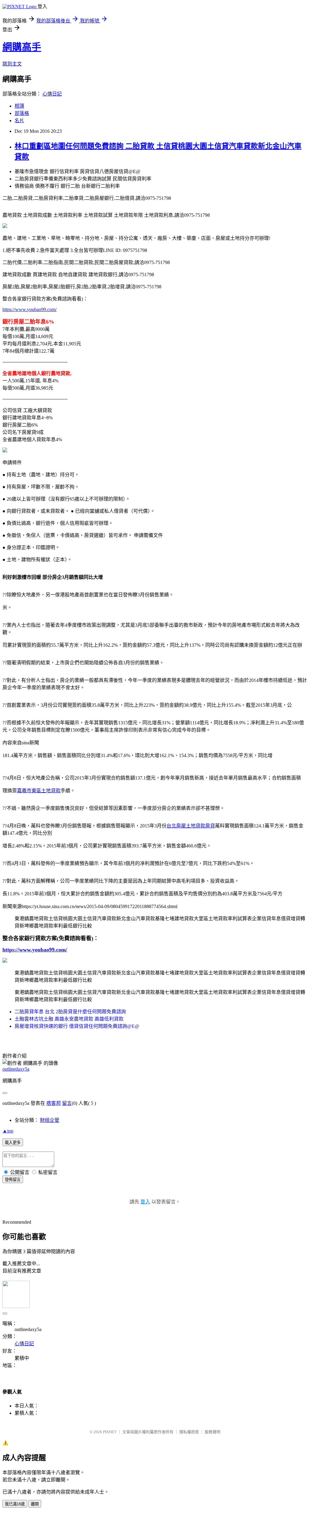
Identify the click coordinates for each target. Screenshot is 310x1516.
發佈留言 (13, 1179)
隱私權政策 (189, 1432)
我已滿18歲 (15, 1504)
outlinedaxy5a (15, 1069)
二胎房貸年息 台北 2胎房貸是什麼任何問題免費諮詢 (70, 1011)
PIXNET (110, 1432)
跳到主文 (12, 63)
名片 (19, 120)
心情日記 (52, 93)
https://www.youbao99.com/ (29, 309)
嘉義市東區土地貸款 (39, 790)
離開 (35, 1504)
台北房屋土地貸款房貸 (191, 825)
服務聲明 (212, 1432)
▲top (7, 1130)
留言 (67, 1103)
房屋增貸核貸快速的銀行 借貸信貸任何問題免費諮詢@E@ (77, 1026)
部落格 (22, 113)
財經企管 (49, 1120)
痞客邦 (53, 1103)
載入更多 (13, 1142)
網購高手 (21, 47)
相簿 (19, 106)
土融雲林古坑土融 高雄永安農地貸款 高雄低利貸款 (69, 1018)
